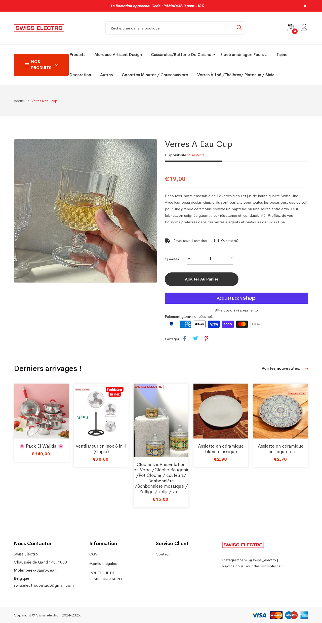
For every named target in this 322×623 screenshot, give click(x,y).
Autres (106, 74)
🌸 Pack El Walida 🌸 (41, 446)
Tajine (282, 54)
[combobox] (175, 28)
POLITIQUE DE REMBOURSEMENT (106, 575)
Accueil (19, 101)
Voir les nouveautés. (281, 368)
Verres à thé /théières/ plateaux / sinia (235, 74)
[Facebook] (184, 339)
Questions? (229, 240)
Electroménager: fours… (243, 54)
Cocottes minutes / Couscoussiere (155, 74)
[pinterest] (206, 339)
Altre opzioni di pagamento (236, 310)
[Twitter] (195, 339)
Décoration (80, 74)
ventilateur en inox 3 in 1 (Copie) (101, 448)
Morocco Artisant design (118, 54)
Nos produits (41, 64)
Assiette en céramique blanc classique (221, 448)
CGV (93, 554)
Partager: (172, 338)
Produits (77, 54)
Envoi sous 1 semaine (190, 240)
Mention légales (103, 563)
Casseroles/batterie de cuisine (181, 54)
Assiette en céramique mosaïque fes (281, 448)
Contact (163, 554)
